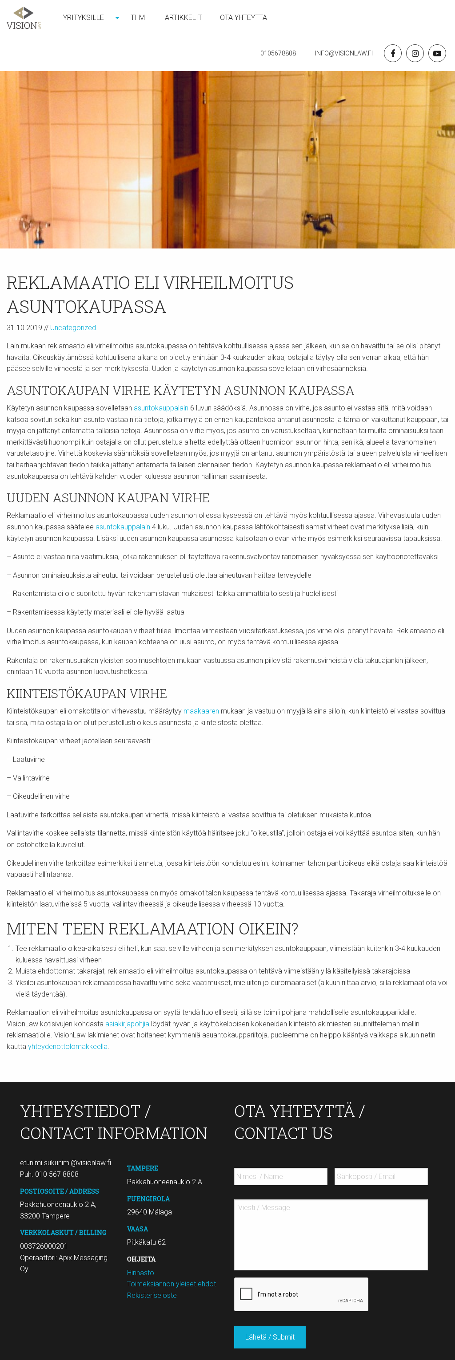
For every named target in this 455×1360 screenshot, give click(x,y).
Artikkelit (183, 17)
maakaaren (201, 711)
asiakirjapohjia (128, 1024)
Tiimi (139, 17)
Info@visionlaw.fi (343, 53)
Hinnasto (140, 1273)
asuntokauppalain (161, 408)
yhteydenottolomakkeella (68, 1046)
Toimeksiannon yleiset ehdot (171, 1284)
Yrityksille (83, 17)
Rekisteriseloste (152, 1295)
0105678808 (278, 53)
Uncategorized (73, 327)
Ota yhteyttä (243, 17)
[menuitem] (88, 17)
